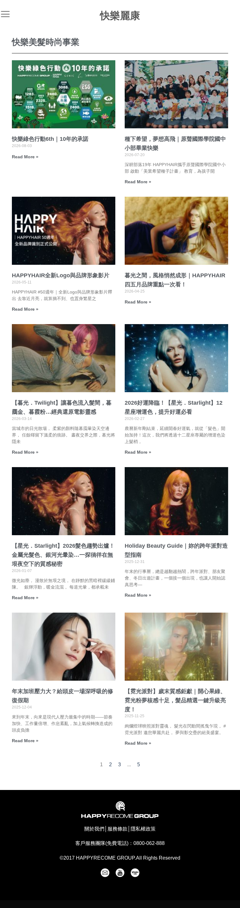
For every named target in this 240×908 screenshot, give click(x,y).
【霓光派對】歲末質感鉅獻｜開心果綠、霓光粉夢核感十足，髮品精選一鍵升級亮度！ (175, 700)
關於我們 (94, 829)
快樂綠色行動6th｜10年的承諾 (50, 139)
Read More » (25, 156)
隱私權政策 (143, 829)
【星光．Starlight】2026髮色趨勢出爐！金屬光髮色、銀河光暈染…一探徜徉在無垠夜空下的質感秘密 (63, 555)
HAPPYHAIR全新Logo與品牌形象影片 (60, 275)
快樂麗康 (120, 16)
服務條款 (118, 829)
